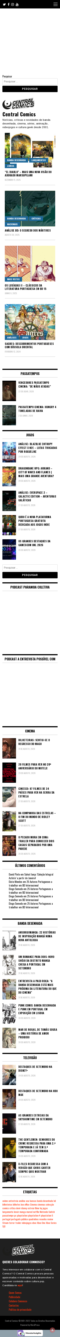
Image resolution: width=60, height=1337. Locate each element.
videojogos (27, 1222)
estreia (31, 1208)
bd (55, 1201)
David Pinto (14, 874)
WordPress (35, 1324)
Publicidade (14, 1297)
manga (23, 1211)
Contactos (14, 1305)
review (50, 1219)
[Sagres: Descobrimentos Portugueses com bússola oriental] (30, 322)
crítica (12, 1208)
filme (37, 1208)
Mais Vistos (13, 279)
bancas (33, 1201)
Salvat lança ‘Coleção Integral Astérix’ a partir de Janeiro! (31, 876)
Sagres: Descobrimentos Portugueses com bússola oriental (29, 345)
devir (18, 1208)
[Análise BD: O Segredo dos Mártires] (30, 209)
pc (15, 1215)
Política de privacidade (20, 1310)
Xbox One (41, 1222)
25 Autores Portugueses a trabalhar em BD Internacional (30, 883)
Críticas (36, 218)
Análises (11, 337)
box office (25, 1204)
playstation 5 (47, 1215)
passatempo (8, 1215)
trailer (18, 1222)
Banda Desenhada (16, 160)
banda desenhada (45, 1201)
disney (24, 1208)
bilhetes (16, 1204)
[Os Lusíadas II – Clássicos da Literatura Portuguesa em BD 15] (30, 264)
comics (5, 1208)
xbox (34, 1222)
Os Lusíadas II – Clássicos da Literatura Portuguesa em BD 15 (25, 287)
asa (27, 1201)
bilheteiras (7, 1204)
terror (12, 1222)
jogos (45, 1208)
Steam (5, 1222)
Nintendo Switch (47, 1211)
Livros (10, 165)
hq (41, 1208)
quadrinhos (33, 1219)
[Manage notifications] (52, 1330)
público (24, 1219)
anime (5, 1201)
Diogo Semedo (16, 889)
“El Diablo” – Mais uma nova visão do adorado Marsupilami (28, 173)
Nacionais (12, 224)
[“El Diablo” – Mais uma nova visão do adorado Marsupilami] (30, 150)
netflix (36, 1211)
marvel (29, 1211)
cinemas (41, 1204)
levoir (16, 1211)
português (16, 1219)
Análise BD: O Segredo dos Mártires (28, 230)
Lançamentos (39, 160)
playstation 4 (34, 1215)
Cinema (33, 1204)
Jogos (25, 337)
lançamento (7, 1211)
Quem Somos (15, 1293)
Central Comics (19, 114)
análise (22, 1201)
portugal (6, 1219)
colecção (50, 1204)
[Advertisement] (30, 40)
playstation (22, 1215)
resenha (43, 1219)
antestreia (13, 1201)
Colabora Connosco (18, 1301)
